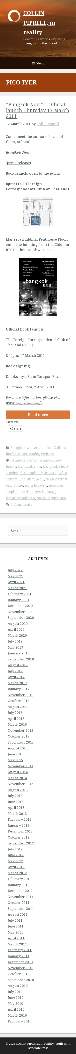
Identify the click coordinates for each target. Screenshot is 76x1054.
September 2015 (21, 742)
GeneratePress (38, 1048)
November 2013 (20, 783)
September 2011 (21, 908)
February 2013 (20, 819)
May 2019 (15, 647)
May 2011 (15, 932)
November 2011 (20, 896)
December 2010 (20, 962)
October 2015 (18, 736)
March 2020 (17, 635)
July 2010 (15, 991)
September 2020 (21, 617)
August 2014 (18, 772)
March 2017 (17, 683)
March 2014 (17, 778)
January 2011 (18, 956)
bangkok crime (24, 460)
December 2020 (20, 605)
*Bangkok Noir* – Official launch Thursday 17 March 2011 (37, 110)
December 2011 (20, 890)
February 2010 (20, 1021)
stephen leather (19, 491)
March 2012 (17, 873)
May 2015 (15, 760)
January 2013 (18, 825)
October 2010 (18, 973)
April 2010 (16, 1009)
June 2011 (16, 926)
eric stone (14, 485)
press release (18, 162)
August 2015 (18, 748)
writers (47, 453)
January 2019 (18, 653)
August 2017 (18, 665)
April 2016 (16, 718)
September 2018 (21, 659)
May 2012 (15, 861)
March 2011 (17, 944)
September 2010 (21, 980)
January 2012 (18, 885)
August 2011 (18, 914)
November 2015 (20, 730)
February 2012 (20, 878)
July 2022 (15, 570)
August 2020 (18, 623)
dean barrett (56, 479)
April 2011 (16, 938)
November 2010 (20, 968)
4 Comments (21, 504)
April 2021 (16, 582)
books (46, 447)
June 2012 (16, 855)
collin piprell (33, 479)
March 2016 (17, 724)
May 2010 (15, 1003)
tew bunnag (45, 491)
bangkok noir (29, 466)
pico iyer (56, 485)
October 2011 (18, 902)
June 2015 (16, 754)
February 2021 (20, 594)
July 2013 (15, 795)
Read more (38, 414)
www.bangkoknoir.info (24, 402)
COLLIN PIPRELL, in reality (39, 22)
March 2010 (17, 1015)
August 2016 (18, 706)
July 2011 (15, 920)
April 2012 (16, 867)
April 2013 (16, 807)
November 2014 (20, 766)
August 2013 (18, 790)
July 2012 (15, 849)
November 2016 (20, 695)
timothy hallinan (20, 498)
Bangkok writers (25, 447)
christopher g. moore (38, 472)
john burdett (36, 485)
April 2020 (16, 629)
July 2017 (15, 671)
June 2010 (16, 997)
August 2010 (18, 985)
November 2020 (20, 611)
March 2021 (17, 588)
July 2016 (15, 712)
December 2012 (20, 831)
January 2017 (18, 689)
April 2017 (16, 677)
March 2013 (17, 813)
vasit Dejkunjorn (51, 498)
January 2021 (18, 600)
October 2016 (18, 700)
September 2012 (21, 843)
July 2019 (15, 641)
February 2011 (20, 950)
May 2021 (15, 576)
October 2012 (18, 837)
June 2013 (16, 801)
